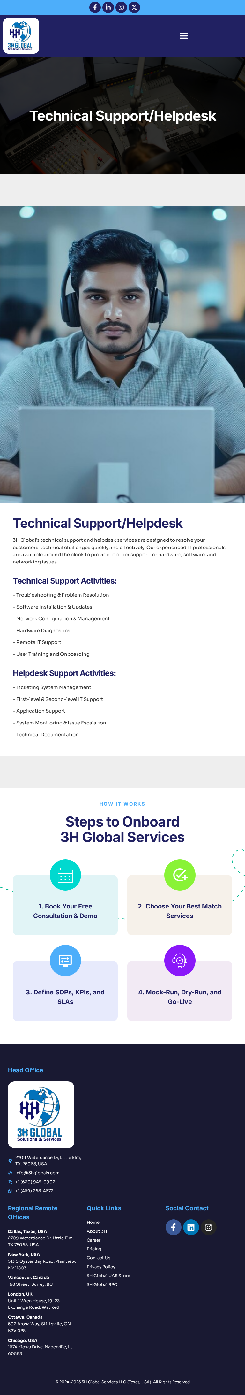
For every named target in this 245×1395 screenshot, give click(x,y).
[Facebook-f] (95, 7)
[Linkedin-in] (108, 7)
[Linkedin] (191, 1227)
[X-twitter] (134, 7)
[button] (183, 35)
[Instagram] (121, 7)
